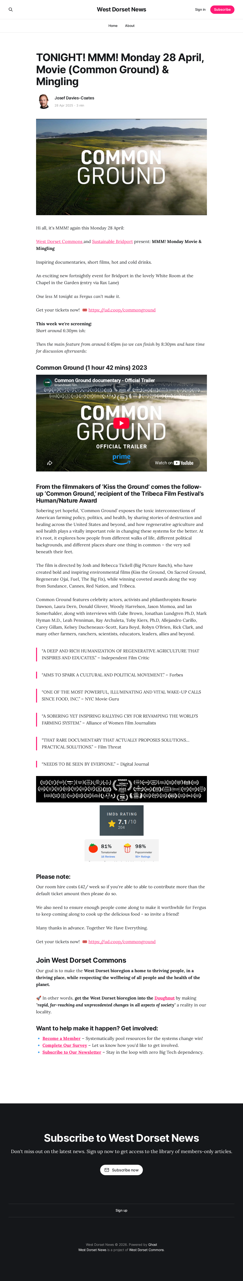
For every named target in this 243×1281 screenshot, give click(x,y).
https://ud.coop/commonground (122, 310)
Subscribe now (125, 1170)
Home (112, 26)
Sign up (121, 1210)
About (130, 26)
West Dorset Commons (60, 241)
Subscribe (222, 9)
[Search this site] (10, 9)
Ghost (152, 1244)
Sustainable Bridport (112, 241)
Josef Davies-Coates (74, 98)
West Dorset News (121, 9)
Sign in (200, 9)
